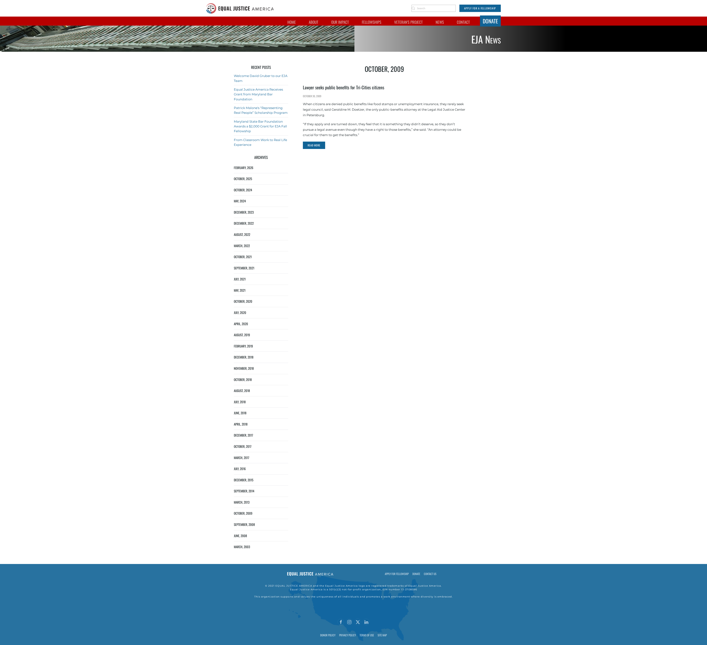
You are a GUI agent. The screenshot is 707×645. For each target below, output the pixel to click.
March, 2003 (242, 546)
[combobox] (433, 8)
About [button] (313, 22)
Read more (314, 145)
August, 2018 (242, 390)
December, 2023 (244, 212)
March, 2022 (242, 245)
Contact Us (430, 574)
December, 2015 (243, 480)
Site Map (382, 635)
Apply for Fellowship (397, 574)
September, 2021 (244, 268)
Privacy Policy (347, 635)
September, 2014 (244, 491)
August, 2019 (242, 335)
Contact (463, 22)
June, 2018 (240, 413)
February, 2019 (243, 346)
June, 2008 (240, 535)
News (440, 22)
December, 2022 (244, 223)
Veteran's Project (408, 22)
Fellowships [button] (371, 22)
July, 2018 (240, 402)
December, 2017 (243, 435)
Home (291, 22)
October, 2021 (243, 256)
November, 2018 (244, 368)
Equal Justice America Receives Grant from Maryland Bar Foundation (258, 94)
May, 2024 (240, 201)
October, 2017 (243, 446)
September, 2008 (244, 524)
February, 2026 (243, 167)
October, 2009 (243, 513)
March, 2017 (241, 457)
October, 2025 (243, 178)
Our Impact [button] (340, 22)
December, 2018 (243, 357)
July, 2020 (240, 312)
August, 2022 (242, 234)
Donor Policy (327, 635)
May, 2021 (239, 290)
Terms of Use (367, 635)
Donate (490, 21)
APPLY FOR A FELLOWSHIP (480, 8)
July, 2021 (240, 279)
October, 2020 (243, 301)
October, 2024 (243, 190)
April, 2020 (241, 323)
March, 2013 (241, 502)
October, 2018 (243, 379)
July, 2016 (240, 468)
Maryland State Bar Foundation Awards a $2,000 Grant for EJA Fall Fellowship (260, 126)
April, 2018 (240, 424)
